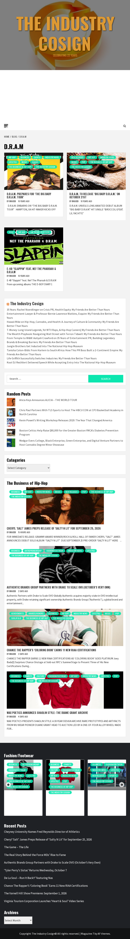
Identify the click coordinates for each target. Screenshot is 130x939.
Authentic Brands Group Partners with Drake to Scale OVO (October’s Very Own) (58, 587)
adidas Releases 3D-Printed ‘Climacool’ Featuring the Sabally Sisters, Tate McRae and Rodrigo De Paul (105, 800)
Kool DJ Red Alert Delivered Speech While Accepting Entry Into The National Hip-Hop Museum (61, 362)
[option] (23, 789)
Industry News (52, 157)
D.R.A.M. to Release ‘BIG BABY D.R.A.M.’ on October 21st (94, 195)
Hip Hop (12, 157)
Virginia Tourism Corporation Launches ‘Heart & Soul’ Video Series (44, 901)
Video (11, 232)
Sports (112, 775)
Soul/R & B (16, 618)
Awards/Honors (36, 613)
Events (37, 157)
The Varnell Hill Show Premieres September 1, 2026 (35, 893)
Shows (35, 162)
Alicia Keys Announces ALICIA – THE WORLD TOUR (48, 400)
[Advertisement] (65, 95)
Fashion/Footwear (55, 550)
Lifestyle (13, 162)
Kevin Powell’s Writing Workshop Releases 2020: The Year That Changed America (65, 420)
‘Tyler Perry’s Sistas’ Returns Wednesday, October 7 (35, 870)
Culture (40, 676)
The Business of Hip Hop (20, 166)
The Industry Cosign (65, 33)
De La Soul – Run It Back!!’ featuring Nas (28, 878)
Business (25, 157)
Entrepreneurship (33, 550)
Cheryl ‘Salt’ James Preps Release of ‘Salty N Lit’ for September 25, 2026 (54, 528)
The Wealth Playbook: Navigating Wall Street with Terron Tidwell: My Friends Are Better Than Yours (64, 334)
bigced (12, 201)
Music (24, 162)
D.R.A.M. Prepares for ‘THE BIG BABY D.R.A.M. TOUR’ (29, 195)
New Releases (77, 157)
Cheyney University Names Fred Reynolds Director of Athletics (42, 832)
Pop (83, 162)
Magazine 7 (87, 933)
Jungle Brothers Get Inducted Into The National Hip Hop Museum (45, 346)
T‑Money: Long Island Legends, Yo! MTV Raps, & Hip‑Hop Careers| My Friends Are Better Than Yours (63, 330)
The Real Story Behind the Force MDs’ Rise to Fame (35, 855)
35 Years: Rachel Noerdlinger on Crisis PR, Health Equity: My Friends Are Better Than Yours (58, 309)
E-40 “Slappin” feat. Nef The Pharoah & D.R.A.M (31, 270)
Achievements (17, 613)
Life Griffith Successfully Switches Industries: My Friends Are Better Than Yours (52, 358)
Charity (28, 676)
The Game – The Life (16, 847)
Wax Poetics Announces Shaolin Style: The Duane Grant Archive (47, 713)
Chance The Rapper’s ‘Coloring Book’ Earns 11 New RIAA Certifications (51, 650)
